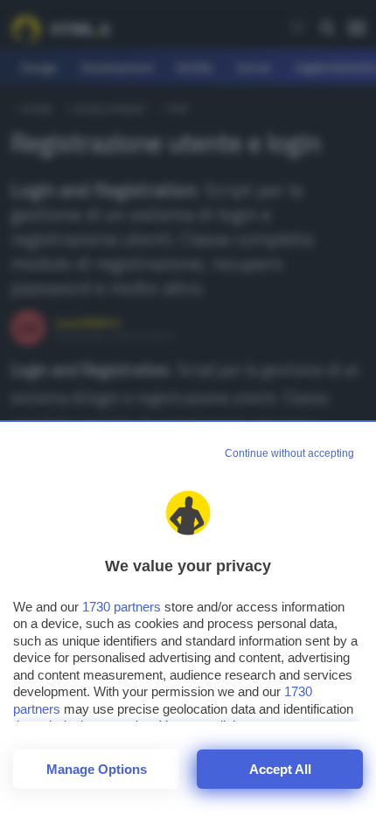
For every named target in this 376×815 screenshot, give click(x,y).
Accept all (280, 769)
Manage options (96, 769)
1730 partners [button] (121, 606)
